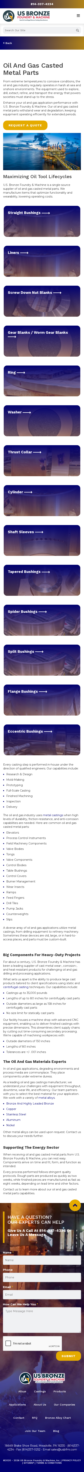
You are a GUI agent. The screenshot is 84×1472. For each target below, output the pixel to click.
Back (8, 43)
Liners (14, 252)
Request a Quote (25, 125)
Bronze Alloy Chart (58, 1417)
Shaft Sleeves (21, 532)
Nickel (10, 1125)
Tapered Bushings (25, 571)
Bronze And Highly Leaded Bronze (30, 1103)
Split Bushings (21, 651)
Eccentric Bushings (26, 731)
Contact (18, 1417)
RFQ (34, 1417)
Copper (11, 1109)
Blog (56, 1430)
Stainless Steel (16, 1114)
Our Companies (64, 1404)
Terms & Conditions (49, 1463)
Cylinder (16, 492)
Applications (17, 1404)
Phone (8, 1270)
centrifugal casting (16, 987)
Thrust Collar (20, 452)
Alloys (22, 1391)
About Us (40, 1404)
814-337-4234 (42, 4)
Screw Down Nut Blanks (30, 292)
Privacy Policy (71, 1460)
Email (8, 1287)
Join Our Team (35, 1430)
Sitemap (29, 1463)
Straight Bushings (25, 212)
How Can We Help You (20, 1304)
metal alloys (46, 1097)
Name (8, 1252)
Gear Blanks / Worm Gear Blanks (38, 332)
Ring (12, 372)
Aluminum (13, 1120)
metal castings (53, 815)
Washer (15, 412)
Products (60, 1391)
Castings (40, 1391)
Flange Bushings (23, 691)
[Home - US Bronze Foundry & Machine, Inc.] (26, 16)
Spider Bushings (23, 611)
